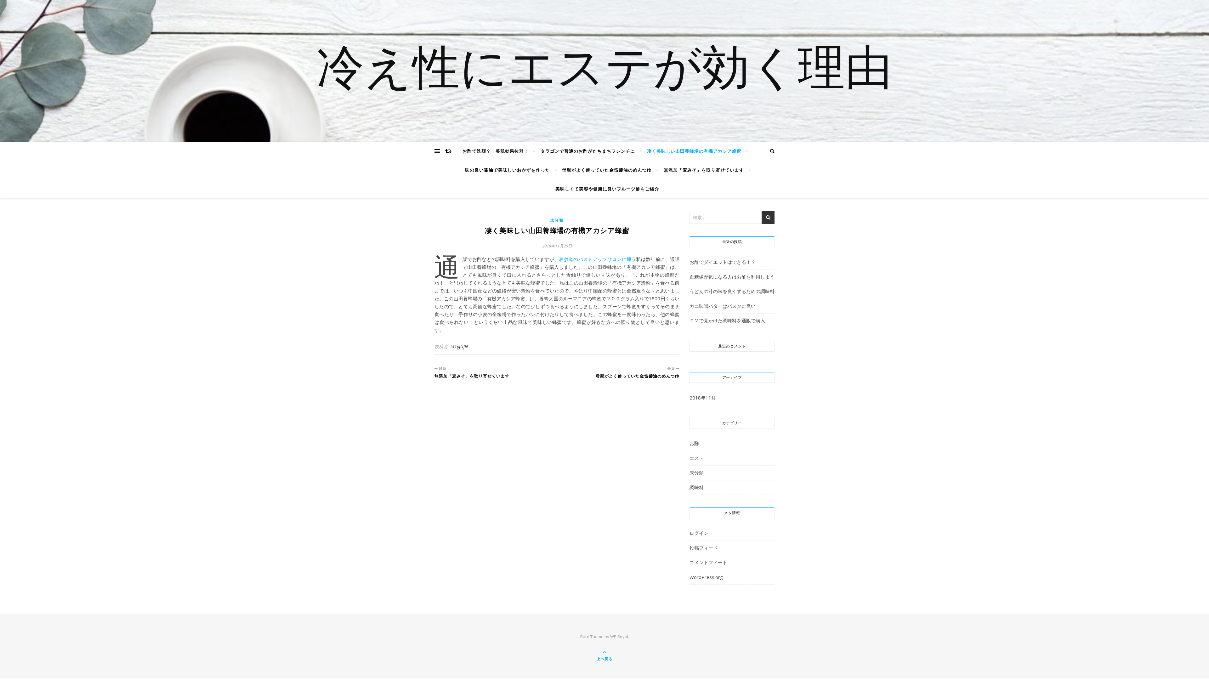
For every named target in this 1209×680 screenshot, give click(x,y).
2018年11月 (703, 397)
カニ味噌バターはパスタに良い (723, 306)
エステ (697, 458)
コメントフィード (708, 562)
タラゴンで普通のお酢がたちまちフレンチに (588, 151)
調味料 (697, 487)
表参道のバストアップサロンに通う (597, 259)
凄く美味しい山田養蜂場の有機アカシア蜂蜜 (694, 151)
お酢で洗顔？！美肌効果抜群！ (496, 151)
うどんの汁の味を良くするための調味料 (732, 291)
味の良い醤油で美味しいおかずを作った (507, 170)
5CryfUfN (459, 346)
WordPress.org (706, 577)
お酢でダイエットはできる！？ (723, 262)
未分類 (556, 220)
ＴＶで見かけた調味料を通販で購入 (727, 320)
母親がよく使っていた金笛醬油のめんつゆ (607, 170)
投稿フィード (704, 548)
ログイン (699, 533)
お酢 (694, 443)
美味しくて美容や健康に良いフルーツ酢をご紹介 (607, 189)
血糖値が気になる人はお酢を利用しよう (732, 277)
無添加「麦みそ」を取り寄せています (704, 170)
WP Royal (619, 636)
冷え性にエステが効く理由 (604, 70)
